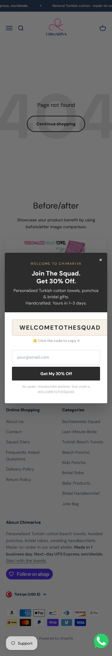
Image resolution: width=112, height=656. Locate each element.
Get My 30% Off (56, 373)
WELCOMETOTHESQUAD (60, 327)
